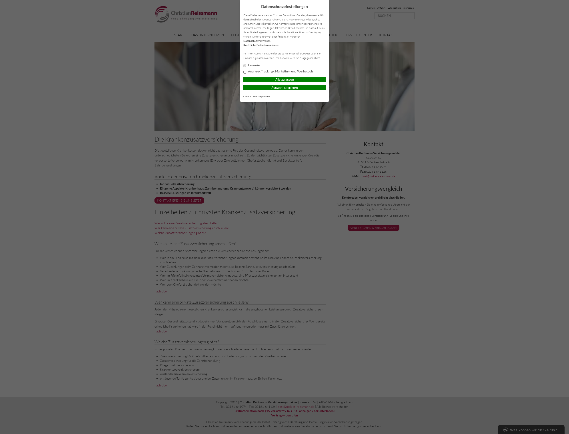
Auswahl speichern (284, 87)
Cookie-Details (250, 96)
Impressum (264, 96)
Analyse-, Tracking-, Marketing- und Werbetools (280, 71)
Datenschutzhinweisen (256, 40)
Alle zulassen (284, 79)
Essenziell (254, 65)
